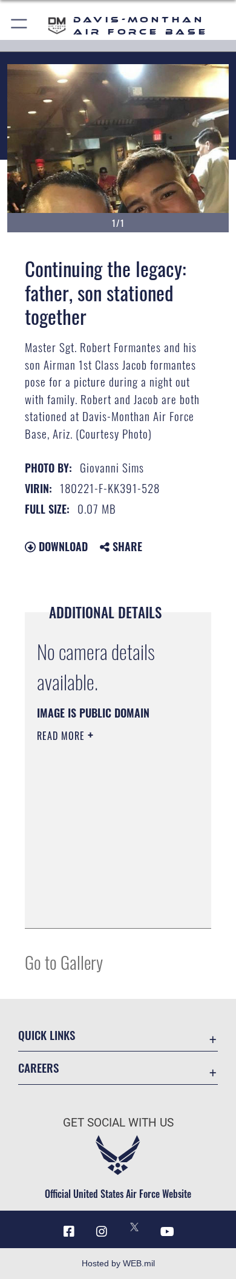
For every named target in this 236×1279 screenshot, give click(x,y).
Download (62, 546)
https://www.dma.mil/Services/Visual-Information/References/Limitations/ (110, 906)
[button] (19, 25)
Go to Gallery (64, 962)
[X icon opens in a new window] (134, 1227)
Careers (38, 1067)
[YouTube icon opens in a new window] (167, 1232)
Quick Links (46, 1035)
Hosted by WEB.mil (118, 1263)
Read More (62, 735)
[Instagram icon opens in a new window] (102, 1232)
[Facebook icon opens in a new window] (69, 1232)
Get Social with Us (118, 1123)
